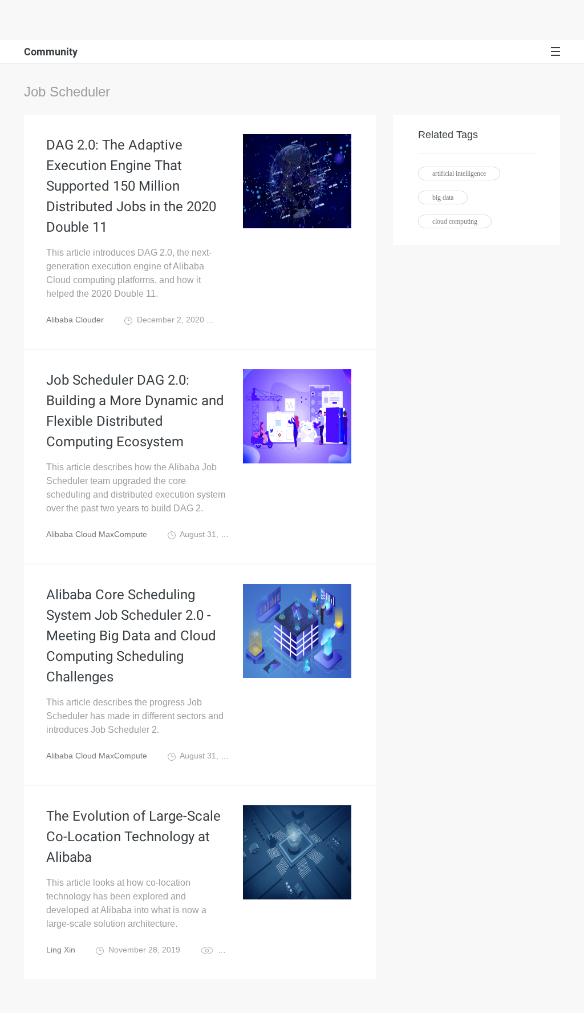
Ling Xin (60, 949)
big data (442, 197)
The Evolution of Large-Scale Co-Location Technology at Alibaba (133, 836)
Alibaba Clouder (75, 319)
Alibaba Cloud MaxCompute (96, 534)
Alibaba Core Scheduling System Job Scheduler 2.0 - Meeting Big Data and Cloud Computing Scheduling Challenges (131, 636)
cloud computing (454, 221)
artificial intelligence (459, 173)
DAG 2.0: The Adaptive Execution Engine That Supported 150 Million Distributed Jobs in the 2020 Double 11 (131, 186)
